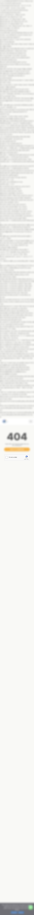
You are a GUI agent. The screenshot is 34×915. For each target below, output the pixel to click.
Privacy (25, 459)
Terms (28, 459)
